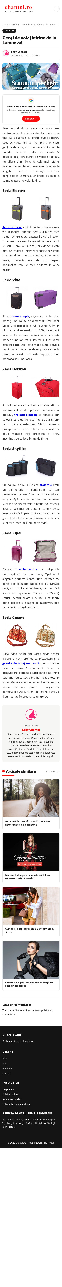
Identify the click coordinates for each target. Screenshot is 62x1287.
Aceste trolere (12, 227)
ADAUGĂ (31, 118)
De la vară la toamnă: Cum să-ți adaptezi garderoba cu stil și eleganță (28, 823)
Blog (4, 1063)
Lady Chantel (19, 51)
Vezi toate (52, 771)
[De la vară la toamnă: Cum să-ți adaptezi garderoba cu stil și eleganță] (31, 798)
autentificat (23, 1010)
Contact (6, 1073)
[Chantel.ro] (18, 9)
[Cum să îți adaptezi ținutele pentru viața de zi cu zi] (31, 906)
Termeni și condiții (11, 1099)
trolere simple (19, 316)
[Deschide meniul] (57, 9)
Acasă (5, 24)
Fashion (15, 24)
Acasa (5, 1058)
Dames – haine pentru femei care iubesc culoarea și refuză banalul (27, 877)
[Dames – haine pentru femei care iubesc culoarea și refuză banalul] (31, 852)
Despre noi (8, 1089)
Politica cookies (10, 1094)
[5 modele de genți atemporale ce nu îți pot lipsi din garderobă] (31, 960)
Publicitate (7, 1068)
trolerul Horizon (25, 415)
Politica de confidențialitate (16, 1104)
